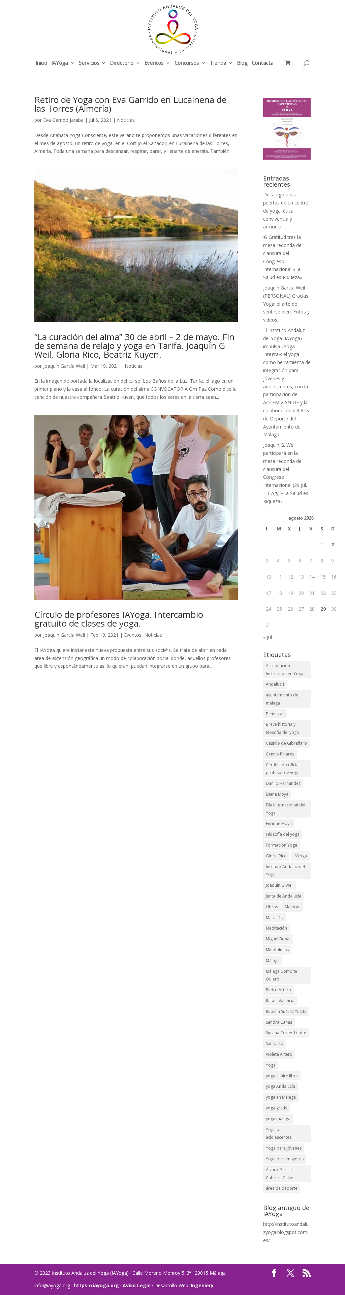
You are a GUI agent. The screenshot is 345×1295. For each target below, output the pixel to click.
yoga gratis (276, 1108)
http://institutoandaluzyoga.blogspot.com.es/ (286, 1232)
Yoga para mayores (285, 1159)
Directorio (121, 63)
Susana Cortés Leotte (286, 1033)
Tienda (218, 63)
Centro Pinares (280, 754)
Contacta (262, 63)
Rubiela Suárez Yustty (286, 1011)
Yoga (271, 1065)
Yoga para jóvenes (284, 1148)
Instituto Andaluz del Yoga (285, 871)
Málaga (273, 960)
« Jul (267, 637)
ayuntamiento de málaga (282, 699)
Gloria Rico (276, 856)
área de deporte (281, 1188)
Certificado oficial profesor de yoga (283, 769)
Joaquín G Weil (279, 885)
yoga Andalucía (280, 1086)
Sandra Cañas (279, 1022)
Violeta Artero (279, 1054)
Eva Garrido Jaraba (63, 120)
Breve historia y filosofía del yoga (282, 728)
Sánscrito (274, 1043)
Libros (272, 907)
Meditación (276, 928)
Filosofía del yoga (283, 834)
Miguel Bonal (278, 939)
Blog (242, 63)
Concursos (187, 63)
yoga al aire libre (282, 1076)
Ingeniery (202, 1285)
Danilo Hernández (283, 783)
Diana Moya (277, 794)
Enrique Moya (279, 823)
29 (323, 609)
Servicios (89, 63)
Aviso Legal (137, 1285)
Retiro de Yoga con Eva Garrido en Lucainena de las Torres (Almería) (130, 103)
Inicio (41, 63)
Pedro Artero (278, 990)
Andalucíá (275, 684)
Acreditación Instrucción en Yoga (284, 670)
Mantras (292, 907)
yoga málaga (278, 1119)
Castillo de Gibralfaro (286, 743)
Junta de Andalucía (283, 896)
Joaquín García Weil (64, 366)
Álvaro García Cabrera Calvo (279, 1174)
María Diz (275, 917)
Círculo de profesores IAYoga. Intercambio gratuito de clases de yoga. (118, 618)
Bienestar (275, 714)
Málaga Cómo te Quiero (281, 975)
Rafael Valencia (280, 1000)
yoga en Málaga (281, 1097)
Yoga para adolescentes (278, 1133)
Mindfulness (277, 950)
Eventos (154, 63)
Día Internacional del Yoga (285, 809)
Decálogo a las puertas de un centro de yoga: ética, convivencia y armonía (286, 210)
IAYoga (60, 63)
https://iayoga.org (96, 1285)
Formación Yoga (281, 845)
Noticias (126, 120)
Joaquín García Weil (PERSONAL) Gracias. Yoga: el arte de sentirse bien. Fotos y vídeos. (286, 303)
